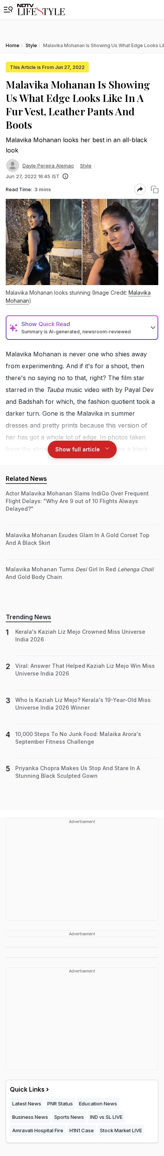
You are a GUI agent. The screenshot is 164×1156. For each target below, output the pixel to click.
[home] (41, 10)
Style (86, 165)
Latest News (26, 1103)
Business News (30, 1117)
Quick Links (27, 1089)
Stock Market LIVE (121, 1130)
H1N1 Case (81, 1130)
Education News (98, 1103)
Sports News (69, 1117)
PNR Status (60, 1103)
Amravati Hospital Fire (37, 1130)
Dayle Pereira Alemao (48, 165)
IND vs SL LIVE (106, 1117)
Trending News (28, 617)
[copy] (154, 189)
